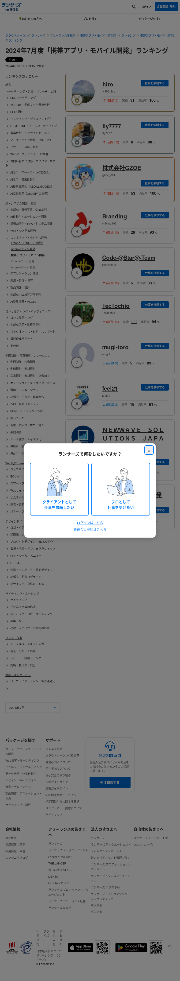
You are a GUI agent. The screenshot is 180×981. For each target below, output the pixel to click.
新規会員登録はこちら (90, 529)
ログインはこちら (90, 522)
